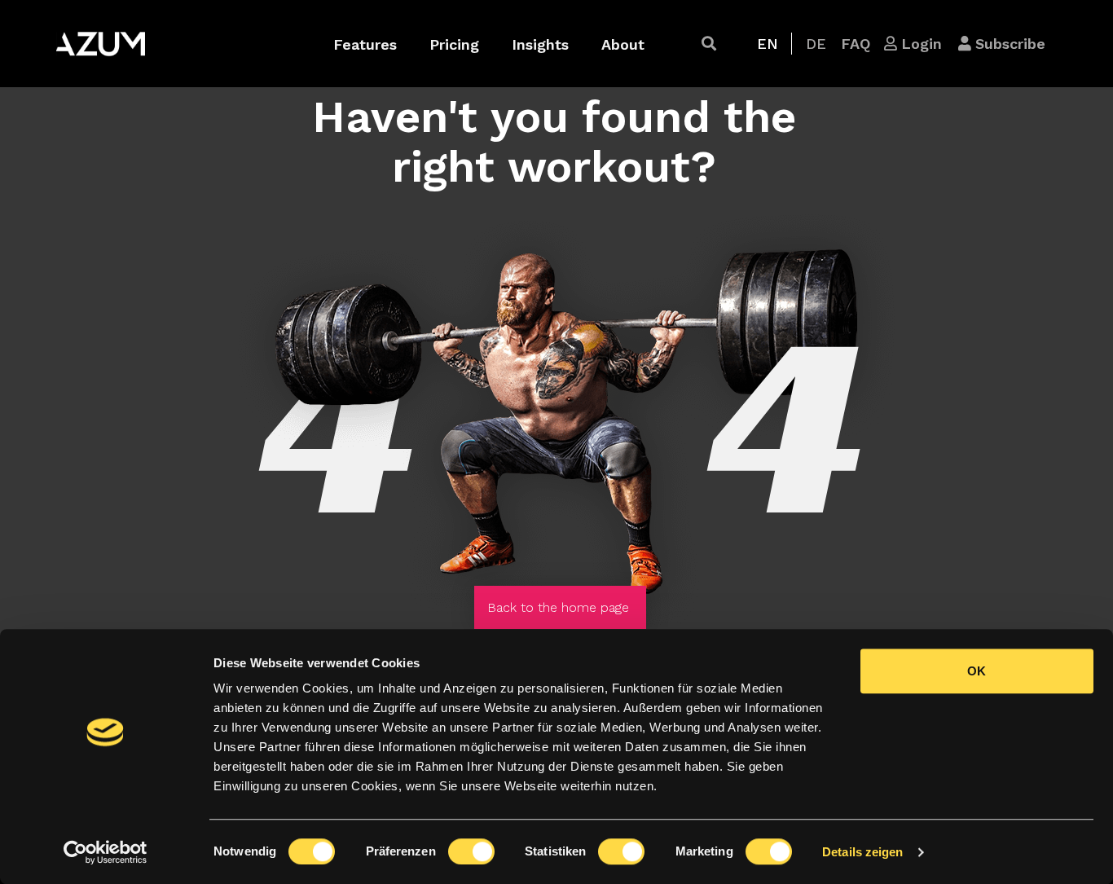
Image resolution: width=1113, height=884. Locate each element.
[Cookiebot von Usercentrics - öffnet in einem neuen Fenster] (105, 852)
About (622, 44)
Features (365, 44)
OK (976, 671)
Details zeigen (862, 852)
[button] (708, 43)
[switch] (471, 851)
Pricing (454, 44)
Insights (540, 44)
